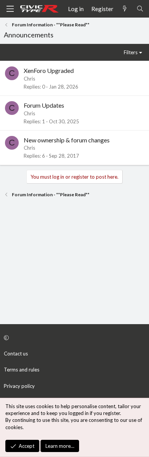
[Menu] (10, 9)
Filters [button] (131, 52)
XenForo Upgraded (49, 70)
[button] (73, 337)
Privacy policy (19, 386)
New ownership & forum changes (67, 140)
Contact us (16, 353)
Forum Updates (44, 105)
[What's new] (124, 9)
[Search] (140, 9)
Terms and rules (21, 370)
